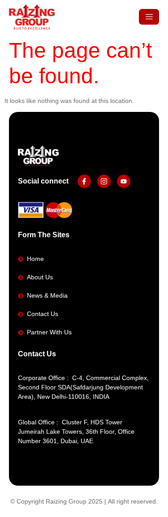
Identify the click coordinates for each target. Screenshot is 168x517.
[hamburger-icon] (149, 17)
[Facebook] (84, 181)
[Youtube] (123, 181)
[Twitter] (104, 181)
